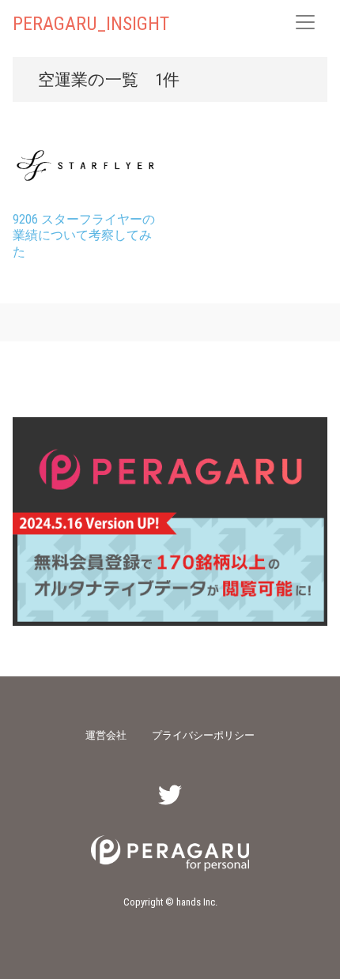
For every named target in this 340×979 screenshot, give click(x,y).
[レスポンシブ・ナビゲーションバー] (305, 22)
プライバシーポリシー (203, 734)
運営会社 (106, 734)
